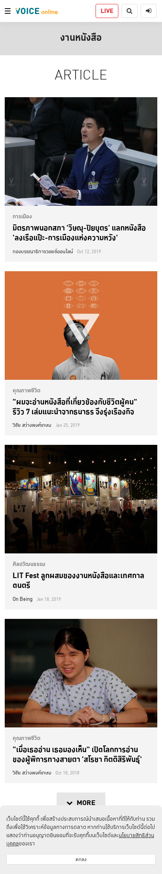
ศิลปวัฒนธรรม (29, 564)
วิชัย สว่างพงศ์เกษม (32, 425)
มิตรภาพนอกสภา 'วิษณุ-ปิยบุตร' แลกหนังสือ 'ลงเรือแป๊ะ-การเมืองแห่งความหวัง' (79, 232)
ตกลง (81, 859)
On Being (23, 599)
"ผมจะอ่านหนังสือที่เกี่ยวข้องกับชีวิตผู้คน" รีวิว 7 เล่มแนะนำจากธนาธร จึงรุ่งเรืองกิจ (75, 406)
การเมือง (22, 216)
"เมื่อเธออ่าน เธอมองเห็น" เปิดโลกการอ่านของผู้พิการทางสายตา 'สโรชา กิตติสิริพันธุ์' (77, 754)
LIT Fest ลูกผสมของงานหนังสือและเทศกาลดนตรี (78, 580)
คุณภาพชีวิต (26, 390)
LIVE (107, 11)
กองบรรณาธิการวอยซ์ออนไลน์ (43, 252)
